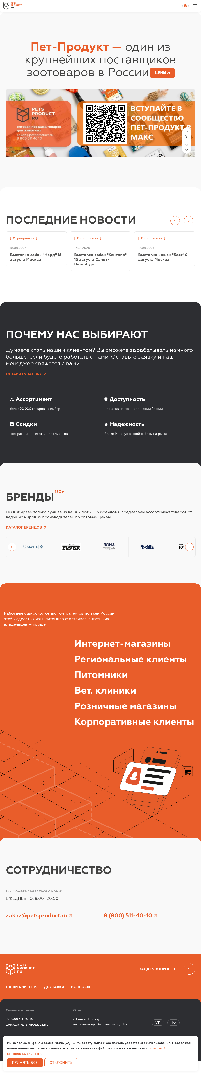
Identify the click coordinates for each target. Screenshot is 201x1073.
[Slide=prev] (12, 547)
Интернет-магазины (122, 644)
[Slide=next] (189, 547)
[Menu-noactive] (195, 6)
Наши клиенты (21, 987)
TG (173, 1022)
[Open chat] (185, 6)
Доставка (54, 987)
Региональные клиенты (130, 659)
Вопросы (80, 987)
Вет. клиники (105, 691)
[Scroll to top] (189, 969)
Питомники (101, 675)
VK (157, 1022)
